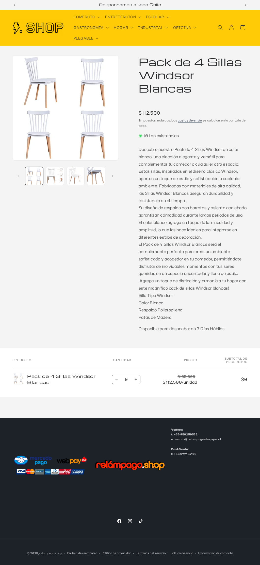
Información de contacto (215, 553)
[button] (86, 17)
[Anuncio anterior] (14, 5)
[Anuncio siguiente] (245, 5)
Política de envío (182, 553)
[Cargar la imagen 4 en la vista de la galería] (96, 176)
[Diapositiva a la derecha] (112, 176)
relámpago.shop (50, 553)
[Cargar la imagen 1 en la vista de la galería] (34, 176)
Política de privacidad (116, 553)
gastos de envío (190, 120)
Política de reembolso (82, 553)
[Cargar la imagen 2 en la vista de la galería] (55, 176)
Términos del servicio (151, 553)
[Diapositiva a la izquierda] (18, 176)
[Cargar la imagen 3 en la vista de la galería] (76, 176)
